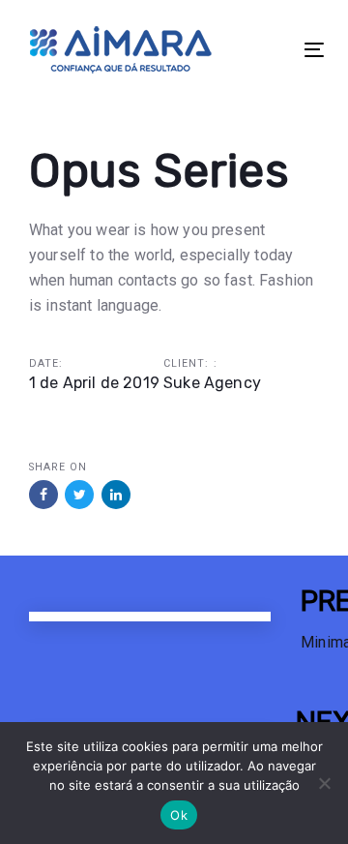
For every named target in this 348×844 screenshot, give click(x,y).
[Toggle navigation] (274, 50)
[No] (324, 783)
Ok (179, 815)
